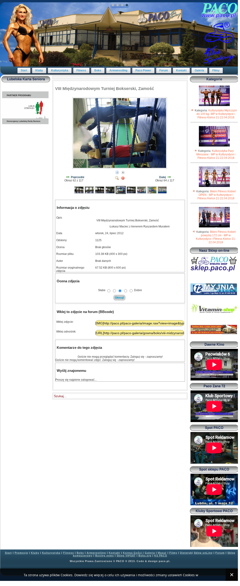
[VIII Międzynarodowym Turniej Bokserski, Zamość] (79, 189)
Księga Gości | (133, 552)
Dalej (162, 177)
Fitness (81, 70)
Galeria (199, 70)
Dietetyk (186, 552)
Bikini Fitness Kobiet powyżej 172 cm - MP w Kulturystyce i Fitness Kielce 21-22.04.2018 (216, 237)
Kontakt (181, 70)
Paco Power (143, 70)
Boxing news (104, 555)
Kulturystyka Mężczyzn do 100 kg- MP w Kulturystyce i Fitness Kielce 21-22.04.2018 (217, 114)
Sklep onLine (203, 552)
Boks (97, 70)
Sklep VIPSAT (126, 555)
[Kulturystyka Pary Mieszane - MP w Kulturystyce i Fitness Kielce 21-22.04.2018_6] (214, 146)
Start (24, 70)
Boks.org (144, 555)
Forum (163, 70)
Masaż (162, 552)
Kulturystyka (59, 70)
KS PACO (160, 555)
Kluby (39, 70)
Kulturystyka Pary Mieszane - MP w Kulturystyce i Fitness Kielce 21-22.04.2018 (215, 154)
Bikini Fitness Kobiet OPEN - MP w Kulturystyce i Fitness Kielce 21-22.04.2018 (216, 195)
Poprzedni (77, 177)
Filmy (216, 70)
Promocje (21, 552)
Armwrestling (118, 70)
